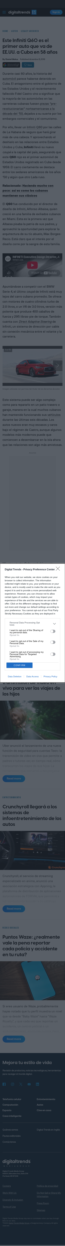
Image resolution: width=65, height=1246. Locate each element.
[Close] (59, 570)
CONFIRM (19, 665)
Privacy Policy (50, 676)
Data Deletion (14, 676)
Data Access (32, 676)
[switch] (52, 631)
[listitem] (32, 623)
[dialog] (32, 623)
